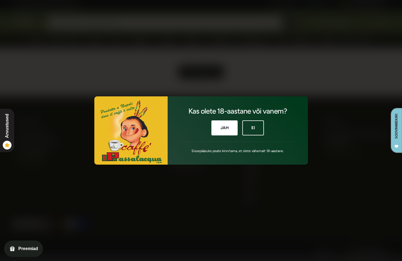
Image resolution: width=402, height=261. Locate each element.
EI (253, 127)
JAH (224, 127)
